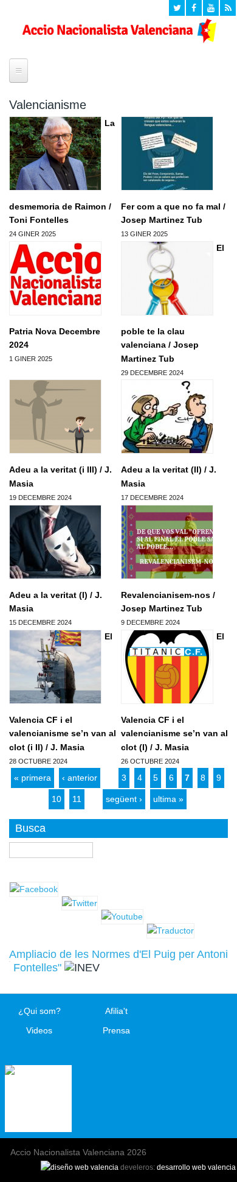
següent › (124, 799)
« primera (32, 778)
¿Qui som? (39, 1011)
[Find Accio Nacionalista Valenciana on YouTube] (211, 8)
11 (76, 799)
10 (56, 799)
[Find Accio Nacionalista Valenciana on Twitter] (177, 8)
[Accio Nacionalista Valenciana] (118, 40)
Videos (39, 1030)
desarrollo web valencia (196, 1167)
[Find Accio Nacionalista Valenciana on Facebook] (194, 8)
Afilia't (116, 1011)
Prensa (116, 1030)
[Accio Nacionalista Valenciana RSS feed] (228, 8)
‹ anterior (79, 778)
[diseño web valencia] (79, 1167)
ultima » (168, 799)
